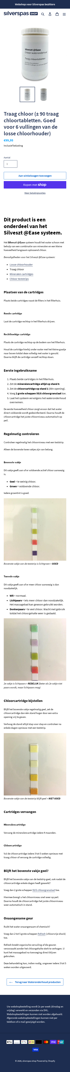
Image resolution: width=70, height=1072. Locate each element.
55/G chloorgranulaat (43, 890)
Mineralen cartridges (21, 274)
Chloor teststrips (19, 278)
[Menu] (64, 13)
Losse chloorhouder (21, 264)
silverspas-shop (29, 1060)
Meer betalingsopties (35, 192)
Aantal (7, 157)
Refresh (42, 933)
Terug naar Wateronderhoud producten (37, 982)
